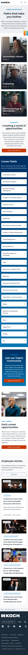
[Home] (1, 609)
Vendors (12, 643)
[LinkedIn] (2, 626)
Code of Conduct (5, 640)
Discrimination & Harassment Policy (9, 637)
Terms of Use (13, 634)
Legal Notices (20, 634)
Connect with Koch (8, 622)
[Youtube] (20, 626)
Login (19, 622)
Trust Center (18, 643)
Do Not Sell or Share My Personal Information (11, 646)
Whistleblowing (15, 640)
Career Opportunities (10, 609)
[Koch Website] (10, 2)
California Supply (5, 643)
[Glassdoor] (25, 626)
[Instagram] (8, 626)
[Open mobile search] (21, 2)
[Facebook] (14, 626)
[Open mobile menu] (25, 2)
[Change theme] (25, 622)
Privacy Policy (4, 634)
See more (14, 474)
